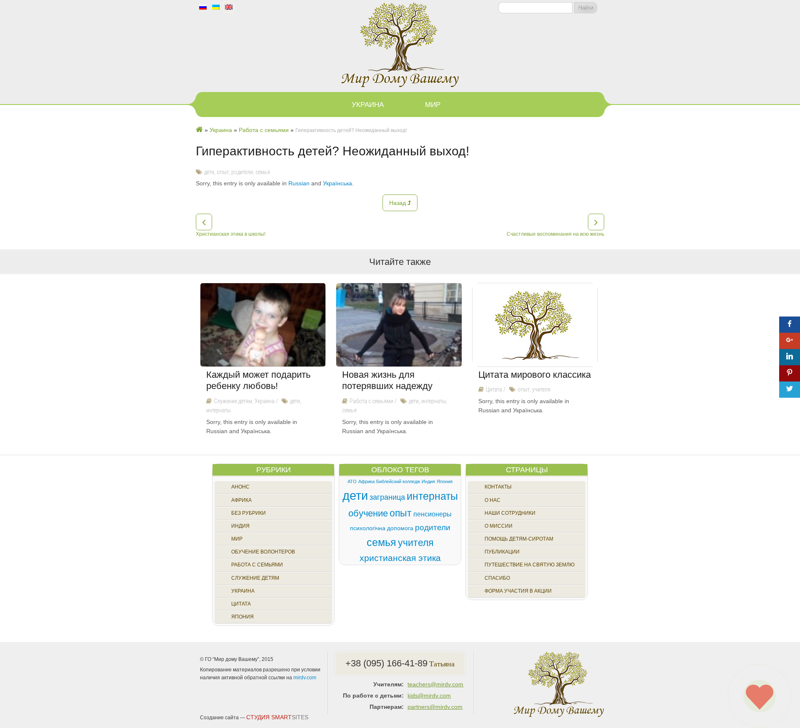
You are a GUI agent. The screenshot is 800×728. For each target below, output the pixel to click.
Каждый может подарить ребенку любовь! (258, 380)
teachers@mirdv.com (435, 684)
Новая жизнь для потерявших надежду (387, 380)
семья (262, 172)
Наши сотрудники (510, 513)
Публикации (502, 552)
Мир (432, 105)
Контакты (498, 487)
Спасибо (497, 578)
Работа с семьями (371, 401)
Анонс (240, 487)
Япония (242, 617)
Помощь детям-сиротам (519, 539)
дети (209, 172)
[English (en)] (228, 7)
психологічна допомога (381, 528)
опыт (223, 172)
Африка (241, 500)
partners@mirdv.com (435, 706)
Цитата (494, 389)
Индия (240, 526)
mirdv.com (304, 678)
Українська (337, 183)
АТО (352, 481)
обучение (368, 513)
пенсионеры (432, 514)
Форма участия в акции (518, 591)
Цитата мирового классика (534, 374)
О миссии (498, 526)
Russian (299, 183)
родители (242, 172)
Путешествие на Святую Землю (530, 565)
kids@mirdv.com (429, 695)
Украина (368, 105)
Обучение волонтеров (263, 552)
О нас (492, 500)
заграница (387, 497)
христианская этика (400, 558)
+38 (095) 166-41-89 (386, 663)
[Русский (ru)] (203, 7)
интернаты (218, 410)
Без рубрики (248, 513)
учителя (541, 389)
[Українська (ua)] (216, 7)
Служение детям (233, 401)
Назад (398, 202)
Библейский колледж (398, 481)
